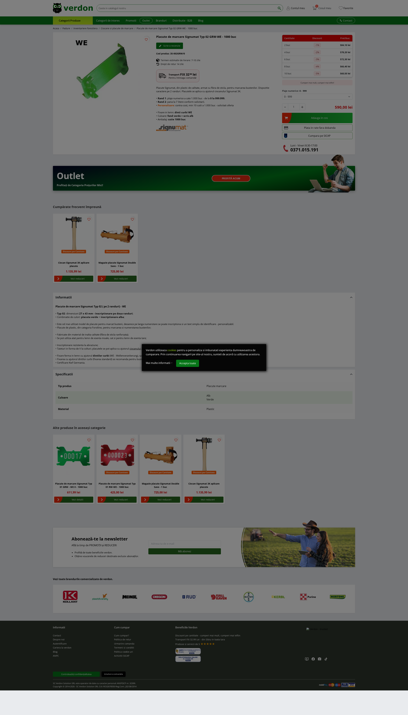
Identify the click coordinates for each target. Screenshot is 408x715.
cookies (171, 350)
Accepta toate (187, 363)
